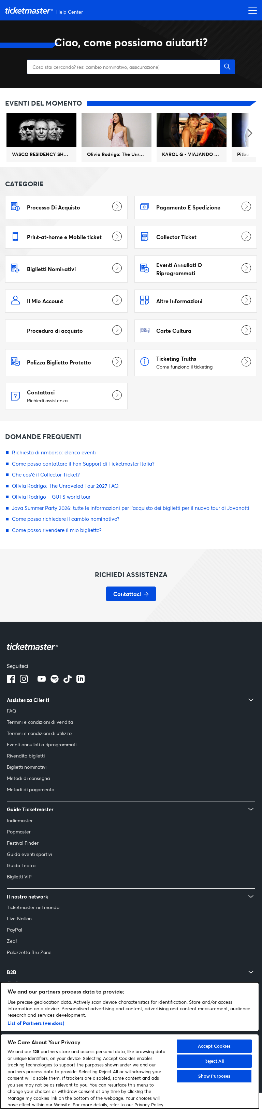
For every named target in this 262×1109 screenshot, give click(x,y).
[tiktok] (67, 680)
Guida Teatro (21, 865)
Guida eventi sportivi (29, 854)
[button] (227, 67)
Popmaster (19, 831)
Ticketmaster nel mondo (33, 907)
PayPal (14, 929)
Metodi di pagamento (30, 789)
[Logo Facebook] (11, 680)
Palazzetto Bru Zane (29, 952)
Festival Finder (23, 843)
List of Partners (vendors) (36, 1023)
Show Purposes (214, 1076)
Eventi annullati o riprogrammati (41, 744)
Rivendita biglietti (26, 755)
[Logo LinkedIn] (80, 680)
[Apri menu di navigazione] (251, 10)
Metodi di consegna (28, 778)
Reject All (214, 1061)
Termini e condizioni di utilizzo (39, 733)
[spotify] (54, 680)
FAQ (11, 710)
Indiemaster (20, 820)
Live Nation (19, 918)
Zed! (12, 941)
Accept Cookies (214, 1046)
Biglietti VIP (19, 876)
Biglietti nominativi (26, 767)
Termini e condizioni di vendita (40, 722)
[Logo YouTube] (42, 680)
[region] (129, 1045)
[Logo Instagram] (24, 680)
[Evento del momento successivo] (249, 134)
